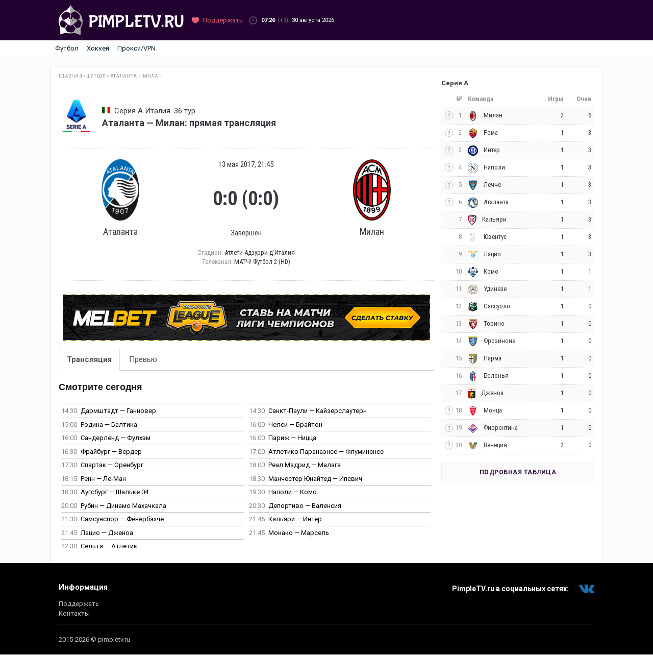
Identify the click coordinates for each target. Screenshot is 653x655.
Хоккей (98, 48)
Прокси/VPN (136, 48)
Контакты (74, 613)
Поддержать (79, 604)
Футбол (67, 48)
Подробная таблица (518, 472)
